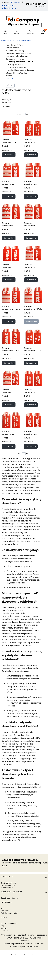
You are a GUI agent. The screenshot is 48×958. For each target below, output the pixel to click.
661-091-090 (8, 5)
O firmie (4, 930)
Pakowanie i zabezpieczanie (17, 56)
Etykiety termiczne (15, 64)
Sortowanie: (6, 102)
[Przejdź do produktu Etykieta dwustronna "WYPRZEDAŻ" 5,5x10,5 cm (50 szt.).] (33, 420)
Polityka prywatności (9, 913)
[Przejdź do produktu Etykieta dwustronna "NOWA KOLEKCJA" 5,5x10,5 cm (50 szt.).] (33, 128)
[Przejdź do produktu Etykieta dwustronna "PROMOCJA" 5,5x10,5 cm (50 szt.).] (11, 253)
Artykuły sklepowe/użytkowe (17, 73)
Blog (2, 926)
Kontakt (4, 928)
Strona (19, 114)
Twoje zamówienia (8, 883)
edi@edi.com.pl (9, 8)
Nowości (9, 76)
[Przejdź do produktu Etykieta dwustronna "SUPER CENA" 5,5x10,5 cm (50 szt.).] (33, 337)
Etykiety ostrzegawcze (17, 67)
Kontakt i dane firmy (9, 923)
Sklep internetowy (21, 955)
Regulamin (5, 911)
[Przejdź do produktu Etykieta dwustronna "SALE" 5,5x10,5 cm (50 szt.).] (11, 337)
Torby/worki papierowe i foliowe (18, 53)
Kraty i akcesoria (12, 48)
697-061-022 (16, 2)
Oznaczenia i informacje (22, 40)
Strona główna (5, 40)
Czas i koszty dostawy (10, 898)
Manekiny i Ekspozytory (15, 50)
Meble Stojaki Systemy (15, 45)
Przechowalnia (7, 887)
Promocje (9, 78)
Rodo (3, 908)
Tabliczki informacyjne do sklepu (21, 70)
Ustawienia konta (8, 885)
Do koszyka (9, 155)
